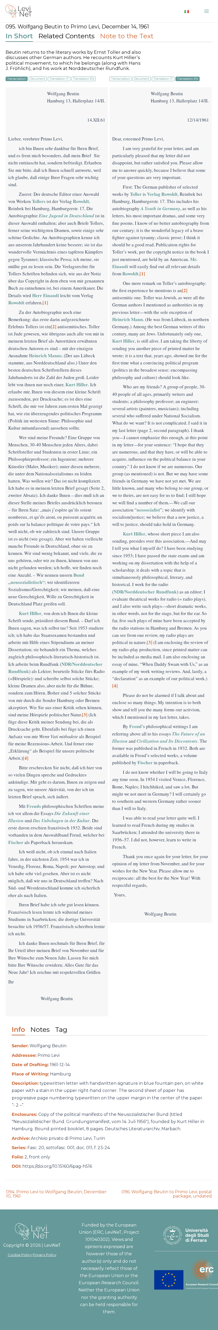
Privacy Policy (44, 1255)
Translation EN (83, 79)
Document (37, 79)
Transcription (16, 79)
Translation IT (59, 79)
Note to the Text (126, 36)
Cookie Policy (20, 1255)
